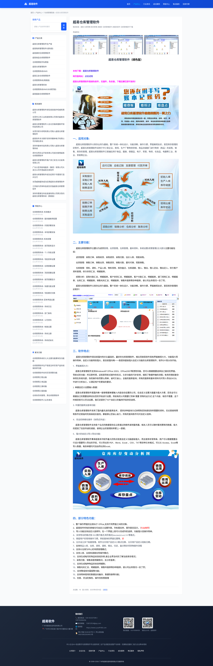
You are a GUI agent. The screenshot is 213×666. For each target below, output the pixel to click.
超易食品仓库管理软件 (41, 57)
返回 (105, 590)
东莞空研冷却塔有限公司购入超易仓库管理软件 (48, 132)
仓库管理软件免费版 (40, 62)
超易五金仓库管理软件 (41, 76)
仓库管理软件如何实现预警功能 (45, 373)
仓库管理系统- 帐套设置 (42, 327)
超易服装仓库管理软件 (41, 94)
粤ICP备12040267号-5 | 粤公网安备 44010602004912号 (91, 633)
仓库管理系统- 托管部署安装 (44, 225)
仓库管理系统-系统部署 (42, 239)
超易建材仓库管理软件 (41, 53)
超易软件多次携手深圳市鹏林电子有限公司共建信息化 (48, 139)
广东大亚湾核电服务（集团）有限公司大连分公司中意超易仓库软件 (48, 168)
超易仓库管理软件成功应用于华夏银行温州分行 (48, 175)
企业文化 (82, 651)
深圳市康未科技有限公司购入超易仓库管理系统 (48, 147)
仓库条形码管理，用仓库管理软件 (46, 395)
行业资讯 (146, 4)
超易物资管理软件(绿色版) (43, 48)
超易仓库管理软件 (40, 67)
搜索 (64, 26)
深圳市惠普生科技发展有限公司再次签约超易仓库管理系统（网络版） (48, 194)
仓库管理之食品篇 (40, 382)
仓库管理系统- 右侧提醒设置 (44, 266)
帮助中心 (166, 4)
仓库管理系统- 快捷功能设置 (44, 286)
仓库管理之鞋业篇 (40, 377)
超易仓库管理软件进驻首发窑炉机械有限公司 (48, 111)
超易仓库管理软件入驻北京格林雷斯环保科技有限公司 (48, 125)
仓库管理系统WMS (40, 71)
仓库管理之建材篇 (40, 386)
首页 (128, 4)
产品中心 (136, 4)
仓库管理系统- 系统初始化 (43, 340)
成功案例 (156, 4)
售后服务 (176, 4)
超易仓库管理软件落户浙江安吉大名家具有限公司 (48, 161)
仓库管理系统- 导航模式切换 (44, 293)
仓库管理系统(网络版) (41, 80)
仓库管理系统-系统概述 (42, 212)
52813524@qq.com (93, 623)
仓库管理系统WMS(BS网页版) (44, 89)
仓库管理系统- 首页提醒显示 (44, 279)
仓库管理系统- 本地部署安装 (44, 232)
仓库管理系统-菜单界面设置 (44, 300)
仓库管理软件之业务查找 (42, 400)
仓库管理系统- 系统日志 (42, 306)
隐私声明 (141, 651)
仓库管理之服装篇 (40, 391)
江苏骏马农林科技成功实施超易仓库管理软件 (48, 187)
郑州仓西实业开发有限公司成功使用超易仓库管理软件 (48, 154)
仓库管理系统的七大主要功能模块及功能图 (48, 359)
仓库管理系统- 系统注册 (42, 333)
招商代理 (186, 4)
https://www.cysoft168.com (96, 628)
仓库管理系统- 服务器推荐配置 (45, 219)
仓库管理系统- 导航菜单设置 (44, 259)
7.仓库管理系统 (49, 13)
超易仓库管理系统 (40, 85)
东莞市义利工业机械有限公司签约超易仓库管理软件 (48, 118)
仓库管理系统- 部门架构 (42, 313)
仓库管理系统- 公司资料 (42, 320)
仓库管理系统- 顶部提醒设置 (44, 273)
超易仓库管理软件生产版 (42, 44)
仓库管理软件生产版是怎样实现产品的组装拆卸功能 (48, 366)
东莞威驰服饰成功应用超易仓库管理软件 (48, 182)
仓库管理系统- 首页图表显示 (44, 246)
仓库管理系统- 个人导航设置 (44, 252)
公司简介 (72, 651)
